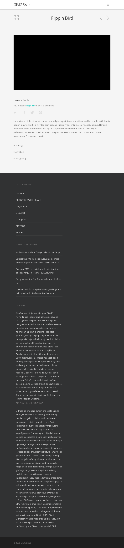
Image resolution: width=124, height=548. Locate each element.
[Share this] (24, 112)
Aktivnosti (21, 225)
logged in (30, 105)
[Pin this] (39, 112)
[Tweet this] (32, 112)
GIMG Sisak (22, 4)
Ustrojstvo (21, 219)
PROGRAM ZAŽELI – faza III (28, 199)
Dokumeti (20, 212)
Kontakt (20, 232)
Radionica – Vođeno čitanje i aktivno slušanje (38, 252)
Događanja (21, 206)
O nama (20, 193)
